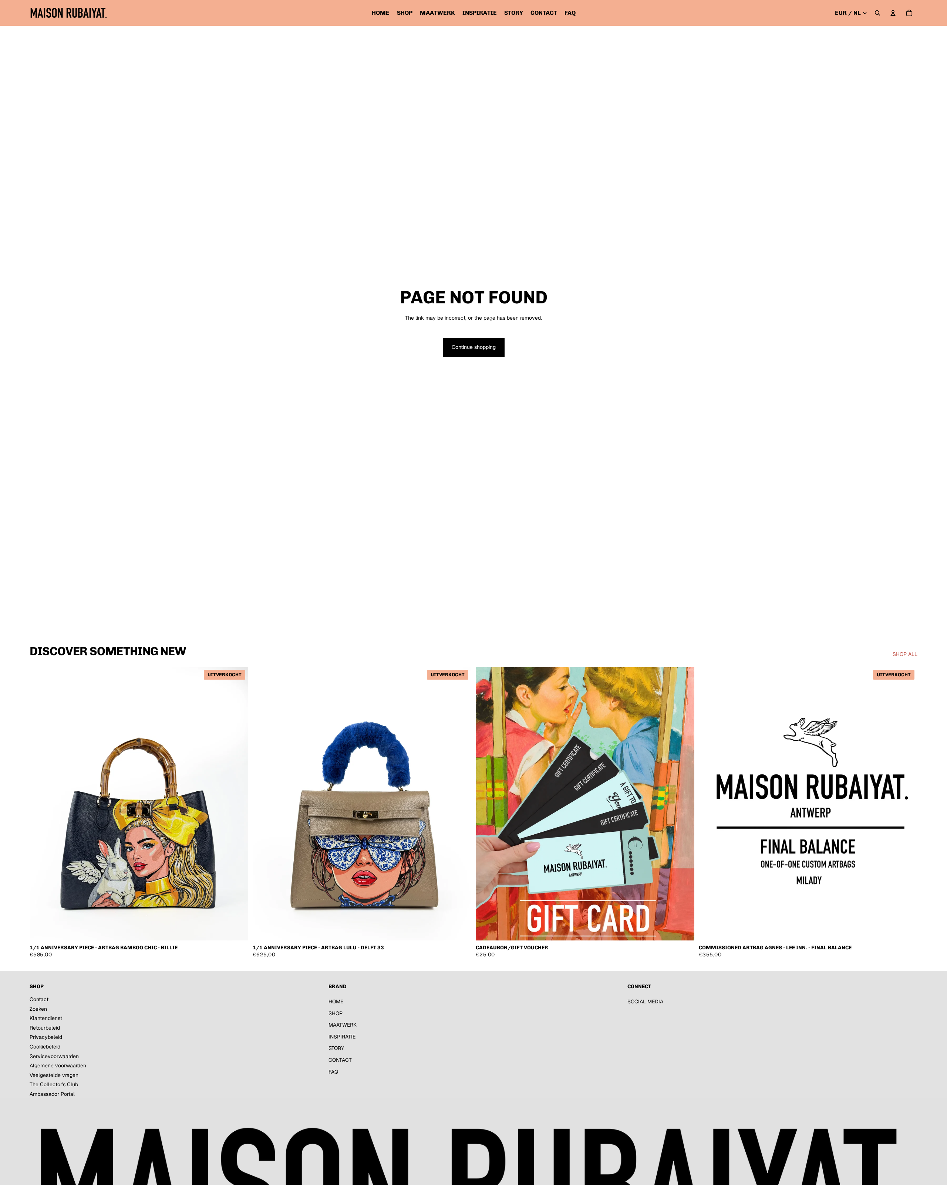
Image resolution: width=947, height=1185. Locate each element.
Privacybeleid (46, 1037)
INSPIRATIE (341, 1036)
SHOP (335, 1013)
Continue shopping (474, 347)
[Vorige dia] (41, 803)
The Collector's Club (54, 1084)
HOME (335, 1001)
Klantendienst (46, 1018)
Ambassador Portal (52, 1094)
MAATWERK (342, 1024)
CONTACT (340, 1060)
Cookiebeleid (45, 1046)
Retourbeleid (45, 1027)
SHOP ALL (905, 654)
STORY (336, 1048)
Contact (39, 999)
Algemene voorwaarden (58, 1065)
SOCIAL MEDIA (645, 1001)
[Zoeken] (877, 13)
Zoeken (38, 1009)
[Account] (893, 13)
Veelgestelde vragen (54, 1075)
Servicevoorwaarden (54, 1056)
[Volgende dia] (237, 803)
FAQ (333, 1071)
